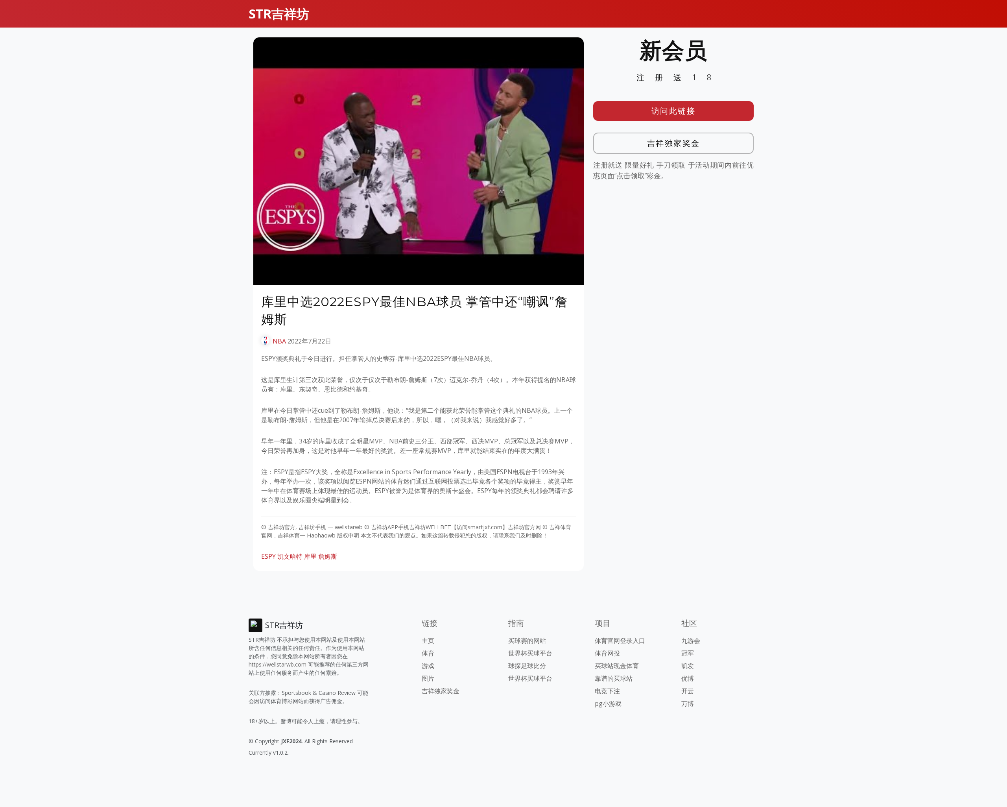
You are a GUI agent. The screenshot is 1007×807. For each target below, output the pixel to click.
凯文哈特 (289, 556)
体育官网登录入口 (620, 640)
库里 (310, 556)
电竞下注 (607, 691)
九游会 (690, 640)
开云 (687, 691)
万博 (687, 703)
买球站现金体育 (617, 665)
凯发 (687, 665)
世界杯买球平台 (530, 653)
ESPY (268, 556)
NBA (279, 341)
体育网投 (607, 653)
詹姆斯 (327, 556)
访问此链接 (673, 110)
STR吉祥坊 (279, 13)
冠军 (687, 653)
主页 (428, 640)
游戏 (428, 665)
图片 (428, 678)
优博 (687, 678)
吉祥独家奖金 (673, 143)
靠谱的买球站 (614, 678)
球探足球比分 (527, 665)
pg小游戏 (608, 703)
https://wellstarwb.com (277, 664)
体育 (428, 653)
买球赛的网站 (527, 640)
